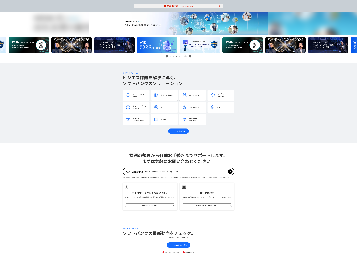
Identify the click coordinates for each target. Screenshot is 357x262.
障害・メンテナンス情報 (172, 252)
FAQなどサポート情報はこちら (206, 205)
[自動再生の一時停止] (185, 56)
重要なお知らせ (189, 252)
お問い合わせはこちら (149, 205)
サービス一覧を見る (178, 131)
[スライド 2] (173, 56)
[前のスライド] (167, 56)
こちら (219, 177)
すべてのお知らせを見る (178, 245)
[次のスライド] (190, 56)
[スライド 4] (179, 56)
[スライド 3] (176, 56)
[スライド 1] (170, 56)
